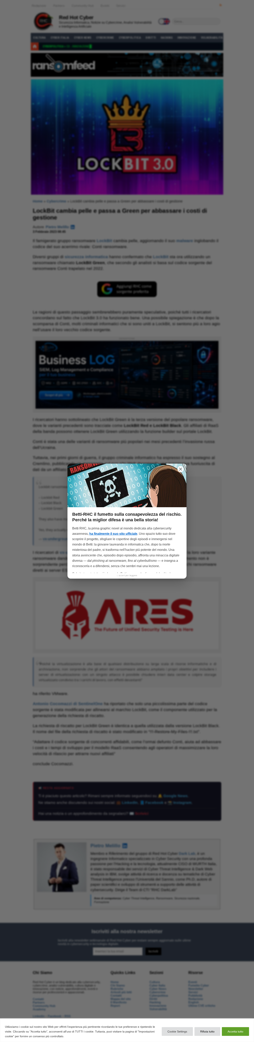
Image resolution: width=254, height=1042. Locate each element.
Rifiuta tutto (207, 1031)
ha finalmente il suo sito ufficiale (113, 533)
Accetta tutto (235, 1031)
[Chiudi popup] (180, 469)
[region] (127, 1030)
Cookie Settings (177, 1031)
